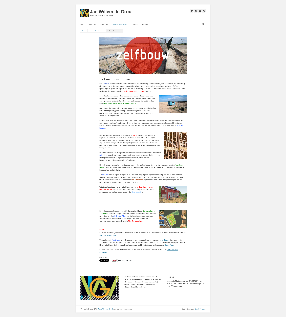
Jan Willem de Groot (111, 11)
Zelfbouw (165, 240)
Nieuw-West (168, 245)
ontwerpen (104, 24)
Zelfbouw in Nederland (107, 235)
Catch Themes (200, 309)
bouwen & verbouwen (120, 24)
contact (145, 24)
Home (82, 24)
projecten (92, 24)
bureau (135, 24)
